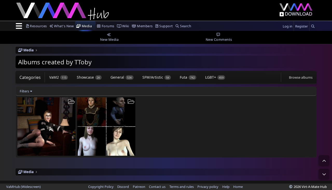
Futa (187, 77)
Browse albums (301, 77)
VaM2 (57, 77)
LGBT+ (214, 77)
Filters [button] (24, 91)
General (121, 77)
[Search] (312, 26)
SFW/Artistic (155, 77)
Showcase (88, 77)
